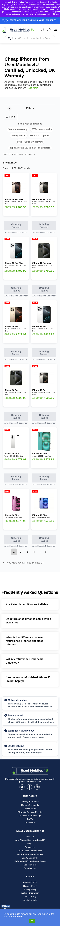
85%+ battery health (42, 129)
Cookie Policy (30, 896)
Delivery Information (30, 801)
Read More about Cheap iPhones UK (25, 562)
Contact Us (30, 847)
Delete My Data (30, 900)
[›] (39, 551)
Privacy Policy (30, 889)
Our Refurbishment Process (30, 854)
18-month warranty (17, 129)
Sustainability (30, 868)
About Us (30, 837)
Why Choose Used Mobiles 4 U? (30, 840)
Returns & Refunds (30, 805)
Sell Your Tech (30, 865)
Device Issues (30, 808)
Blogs (29, 844)
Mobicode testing (17, 700)
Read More (32, 88)
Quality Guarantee (30, 858)
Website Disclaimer (30, 893)
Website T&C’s (30, 882)
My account (30, 822)
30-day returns (18, 135)
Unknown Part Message (30, 815)
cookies (18, 916)
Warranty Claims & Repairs (30, 812)
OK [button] (32, 921)
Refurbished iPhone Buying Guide (30, 861)
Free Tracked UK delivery (30, 142)
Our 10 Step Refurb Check (30, 850)
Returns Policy (30, 886)
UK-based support (39, 135)
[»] (45, 551)
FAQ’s (30, 819)
